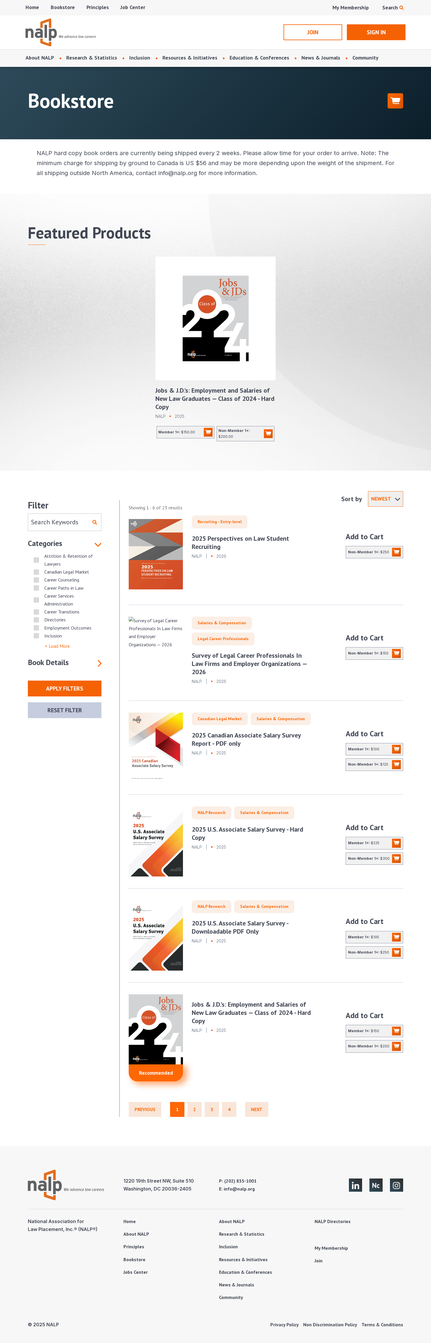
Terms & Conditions (382, 1324)
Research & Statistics (91, 57)
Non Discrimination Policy (330, 1324)
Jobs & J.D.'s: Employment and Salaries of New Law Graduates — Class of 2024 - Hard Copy (214, 398)
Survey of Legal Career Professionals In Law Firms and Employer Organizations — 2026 (249, 663)
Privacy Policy (284, 1324)
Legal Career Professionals (223, 638)
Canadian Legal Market (220, 718)
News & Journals (320, 57)
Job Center (133, 7)
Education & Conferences (259, 57)
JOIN (312, 32)
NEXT (256, 1109)
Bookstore (63, 7)
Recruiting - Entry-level (220, 521)
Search (390, 7)
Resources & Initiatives (189, 57)
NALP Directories (333, 1221)
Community (365, 57)
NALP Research (211, 812)
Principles (97, 7)
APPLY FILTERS (64, 688)
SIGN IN (376, 32)
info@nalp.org (239, 1189)
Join (319, 1261)
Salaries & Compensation (222, 622)
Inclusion (139, 57)
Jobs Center (135, 1272)
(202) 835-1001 (240, 1181)
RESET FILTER (64, 710)
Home (32, 7)
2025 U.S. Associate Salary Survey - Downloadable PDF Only (240, 927)
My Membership (350, 7)
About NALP (40, 57)
